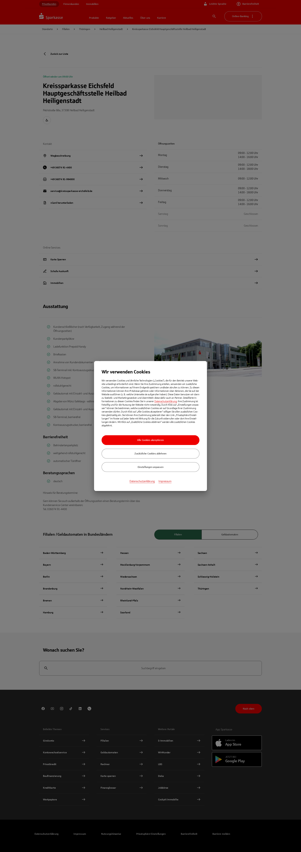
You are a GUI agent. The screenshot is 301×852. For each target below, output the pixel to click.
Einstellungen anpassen (151, 467)
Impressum (165, 481)
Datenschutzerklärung (165, 401)
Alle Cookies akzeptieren (150, 440)
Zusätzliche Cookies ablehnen (150, 453)
